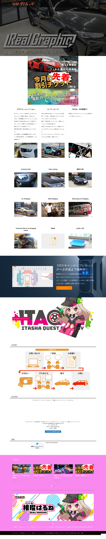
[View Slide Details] (53, 97)
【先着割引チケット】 (43, 478)
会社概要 (15, 527)
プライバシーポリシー (41, 527)
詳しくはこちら (64, 288)
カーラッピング (21, 480)
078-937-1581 (54, 425)
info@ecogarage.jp (54, 426)
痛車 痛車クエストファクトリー (20, 318)
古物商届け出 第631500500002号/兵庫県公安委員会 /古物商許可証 (80, 527)
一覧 (17, 481)
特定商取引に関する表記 (60, 527)
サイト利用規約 (51, 527)
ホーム (90, 3)
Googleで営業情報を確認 (53, 431)
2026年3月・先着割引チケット (82, 475)
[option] (54, 473)
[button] (30, 96)
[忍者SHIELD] (53, 64)
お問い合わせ (22, 527)
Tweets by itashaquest (52, 442)
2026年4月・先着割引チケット (40, 475)
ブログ (27, 527)
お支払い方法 (33, 527)
